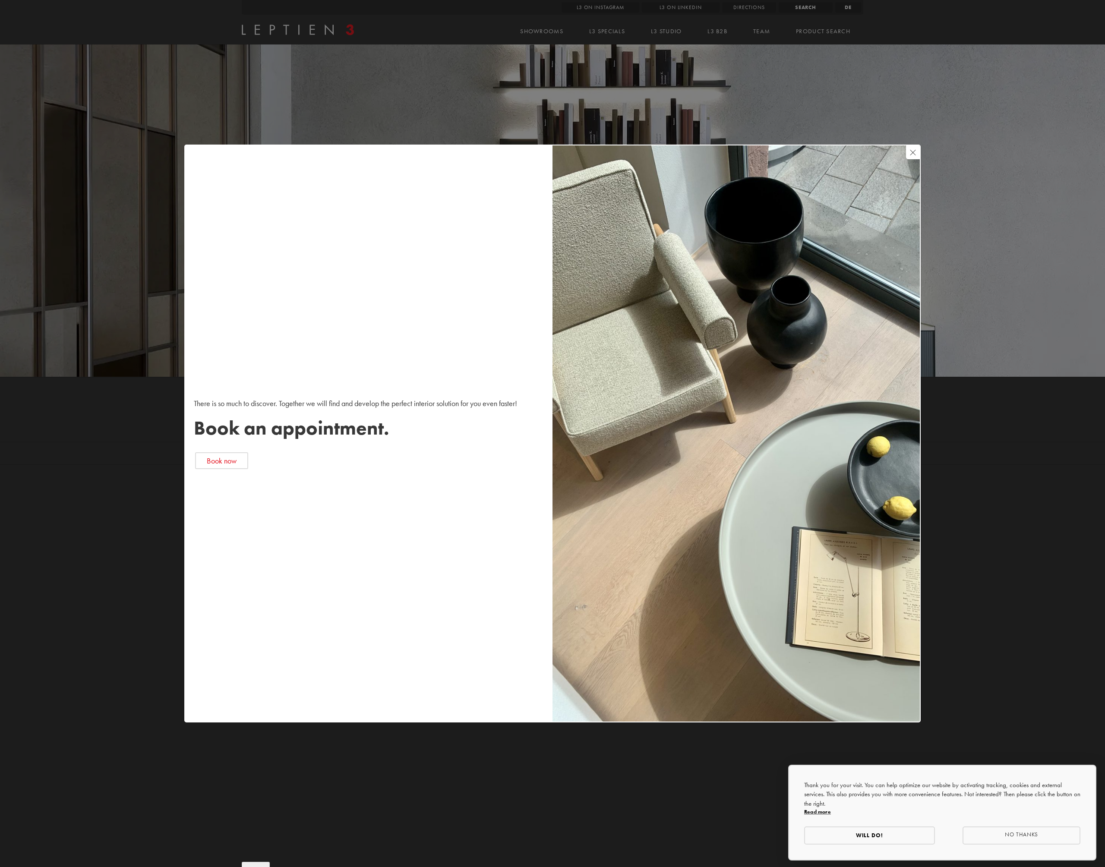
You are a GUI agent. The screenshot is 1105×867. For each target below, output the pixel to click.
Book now (222, 461)
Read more (817, 811)
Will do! (870, 835)
